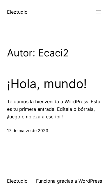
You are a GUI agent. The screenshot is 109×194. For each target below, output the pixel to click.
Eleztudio (17, 12)
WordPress (90, 181)
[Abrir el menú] (98, 11)
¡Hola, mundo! (47, 83)
